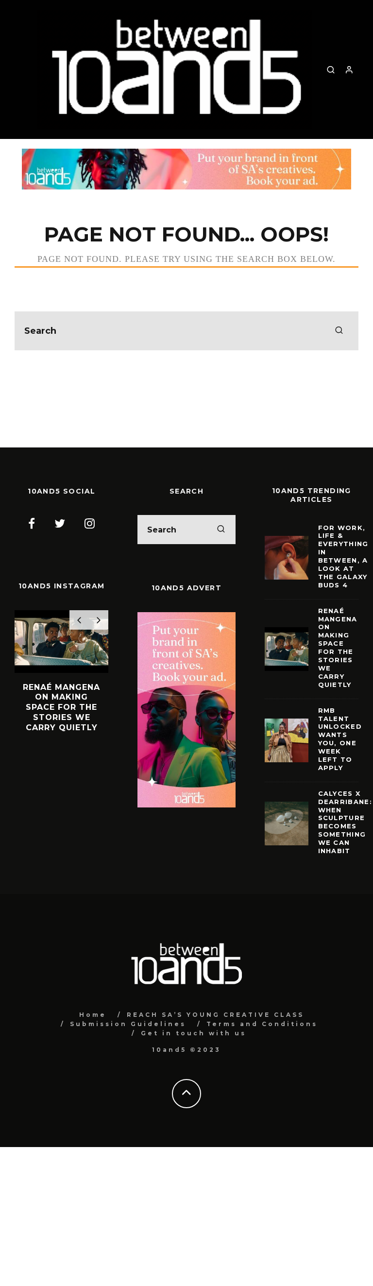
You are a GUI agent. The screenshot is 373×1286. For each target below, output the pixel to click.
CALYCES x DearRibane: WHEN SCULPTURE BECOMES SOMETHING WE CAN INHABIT (345, 822)
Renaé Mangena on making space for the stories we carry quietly (337, 647)
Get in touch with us (193, 1033)
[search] (339, 330)
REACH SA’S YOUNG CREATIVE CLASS (215, 1014)
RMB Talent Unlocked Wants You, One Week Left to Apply (340, 739)
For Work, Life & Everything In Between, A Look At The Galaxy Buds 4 (343, 556)
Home (92, 1014)
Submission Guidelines (128, 1024)
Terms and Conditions (262, 1024)
